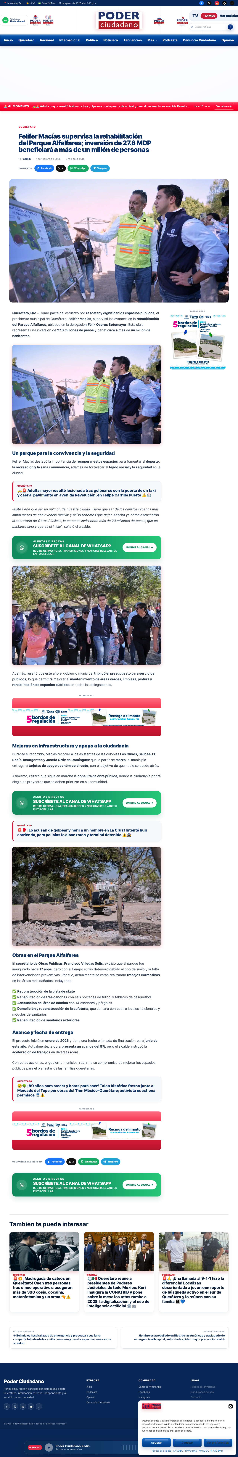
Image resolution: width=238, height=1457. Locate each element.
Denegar (187, 1442)
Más (150, 40)
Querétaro (26, 40)
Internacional (69, 40)
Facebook (144, 1391)
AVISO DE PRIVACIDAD (185, 1450)
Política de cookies (161, 1450)
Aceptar (156, 1442)
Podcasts (170, 40)
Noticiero (110, 40)
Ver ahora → (224, 106)
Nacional (47, 40)
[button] (230, 1406)
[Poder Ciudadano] (119, 20)
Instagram (144, 1397)
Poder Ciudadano (24, 1381)
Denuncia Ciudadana (199, 40)
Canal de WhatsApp (150, 1386)
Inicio (8, 40)
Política (92, 40)
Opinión (227, 40)
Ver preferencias (218, 1442)
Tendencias (132, 40)
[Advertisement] (119, 74)
